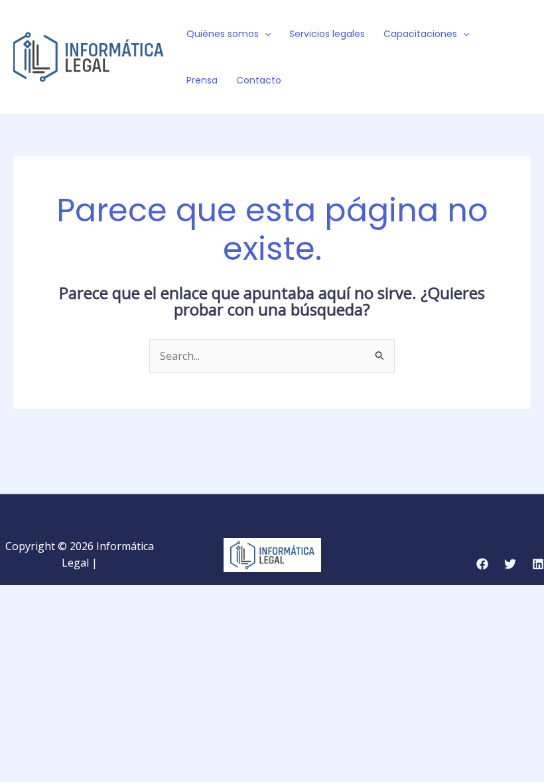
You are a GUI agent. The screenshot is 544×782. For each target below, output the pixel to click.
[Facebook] (499, 49)
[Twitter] (519, 49)
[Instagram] (503, 66)
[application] (265, 33)
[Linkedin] (538, 564)
